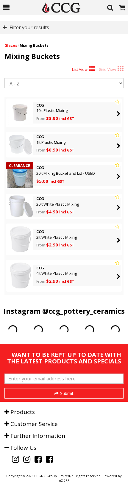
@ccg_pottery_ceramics (83, 311)
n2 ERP (64, 480)
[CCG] (58, 7)
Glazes (10, 45)
